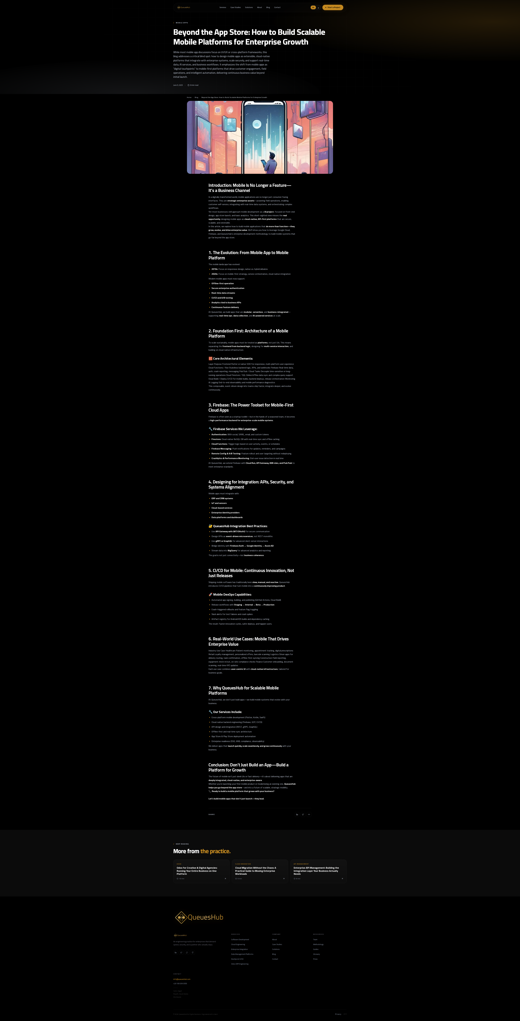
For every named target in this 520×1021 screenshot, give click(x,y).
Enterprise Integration (239, 949)
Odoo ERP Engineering (239, 964)
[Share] (297, 814)
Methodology (318, 944)
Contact (277, 7)
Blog (268, 7)
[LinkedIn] (175, 952)
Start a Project (334, 7)
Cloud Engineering (238, 944)
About (259, 7)
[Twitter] (181, 952)
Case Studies (235, 7)
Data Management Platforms (242, 954)
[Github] (192, 952)
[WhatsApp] (187, 952)
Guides (315, 949)
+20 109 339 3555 (180, 983)
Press (315, 959)
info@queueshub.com (181, 979)
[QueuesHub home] (183, 7)
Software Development (240, 939)
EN (313, 7)
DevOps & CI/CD (237, 959)
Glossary (316, 954)
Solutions (249, 7)
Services (223, 7)
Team (315, 939)
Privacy (338, 1014)
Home (189, 97)
